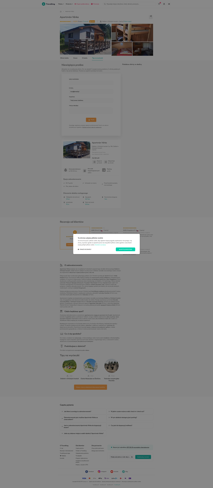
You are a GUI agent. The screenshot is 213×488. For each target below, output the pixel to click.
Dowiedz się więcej (100, 245)
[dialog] (106, 244)
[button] (84, 249)
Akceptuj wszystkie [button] (125, 249)
